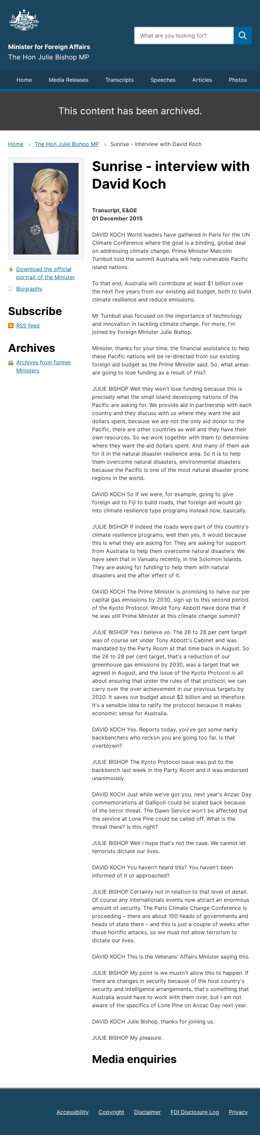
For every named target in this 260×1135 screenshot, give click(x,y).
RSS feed (28, 325)
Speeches (163, 79)
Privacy (238, 1112)
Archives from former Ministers (43, 366)
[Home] (67, 20)
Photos (238, 79)
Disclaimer (147, 1112)
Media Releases (68, 79)
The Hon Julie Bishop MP (67, 144)
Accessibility (73, 1112)
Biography (29, 288)
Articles (202, 79)
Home (24, 79)
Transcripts (119, 79)
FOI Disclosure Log (195, 1112)
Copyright (111, 1112)
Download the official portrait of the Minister (45, 273)
